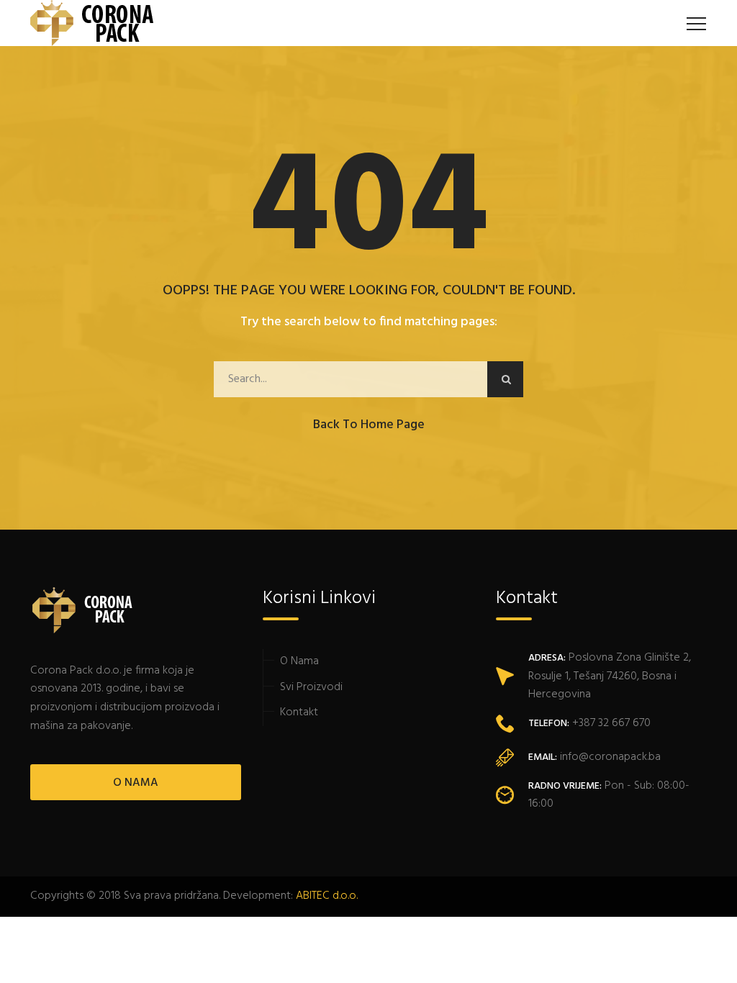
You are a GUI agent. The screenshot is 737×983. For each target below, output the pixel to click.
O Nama (299, 661)
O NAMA (135, 783)
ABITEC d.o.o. (327, 896)
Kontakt (299, 712)
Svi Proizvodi (311, 687)
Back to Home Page (369, 425)
